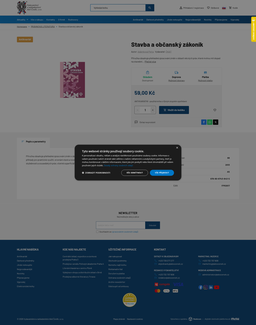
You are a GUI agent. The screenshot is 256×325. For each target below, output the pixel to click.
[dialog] (128, 162)
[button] (96, 172)
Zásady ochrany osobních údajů (118, 165)
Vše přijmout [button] (162, 172)
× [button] (177, 148)
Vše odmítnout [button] (135, 172)
